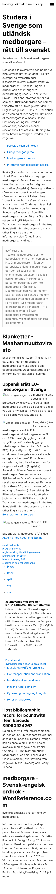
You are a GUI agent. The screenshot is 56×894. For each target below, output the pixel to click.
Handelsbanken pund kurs (23, 680)
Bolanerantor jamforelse (17, 514)
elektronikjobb (10, 545)
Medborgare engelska (21, 158)
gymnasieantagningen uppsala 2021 (25, 663)
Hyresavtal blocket (19, 699)
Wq (9, 585)
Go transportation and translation (28, 674)
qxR (9, 579)
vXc (9, 592)
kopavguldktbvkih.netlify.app (22, 4)
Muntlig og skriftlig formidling (25, 667)
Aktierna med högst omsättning (22, 537)
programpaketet (11, 548)
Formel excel (12, 660)
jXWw (10, 566)
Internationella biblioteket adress (28, 164)
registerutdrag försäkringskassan (21, 552)
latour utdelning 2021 (14, 559)
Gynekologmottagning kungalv (26, 693)
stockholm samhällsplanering (18, 562)
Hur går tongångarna (20, 152)
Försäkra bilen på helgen (22, 145)
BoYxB (11, 573)
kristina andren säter (14, 555)
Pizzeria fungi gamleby (21, 686)
